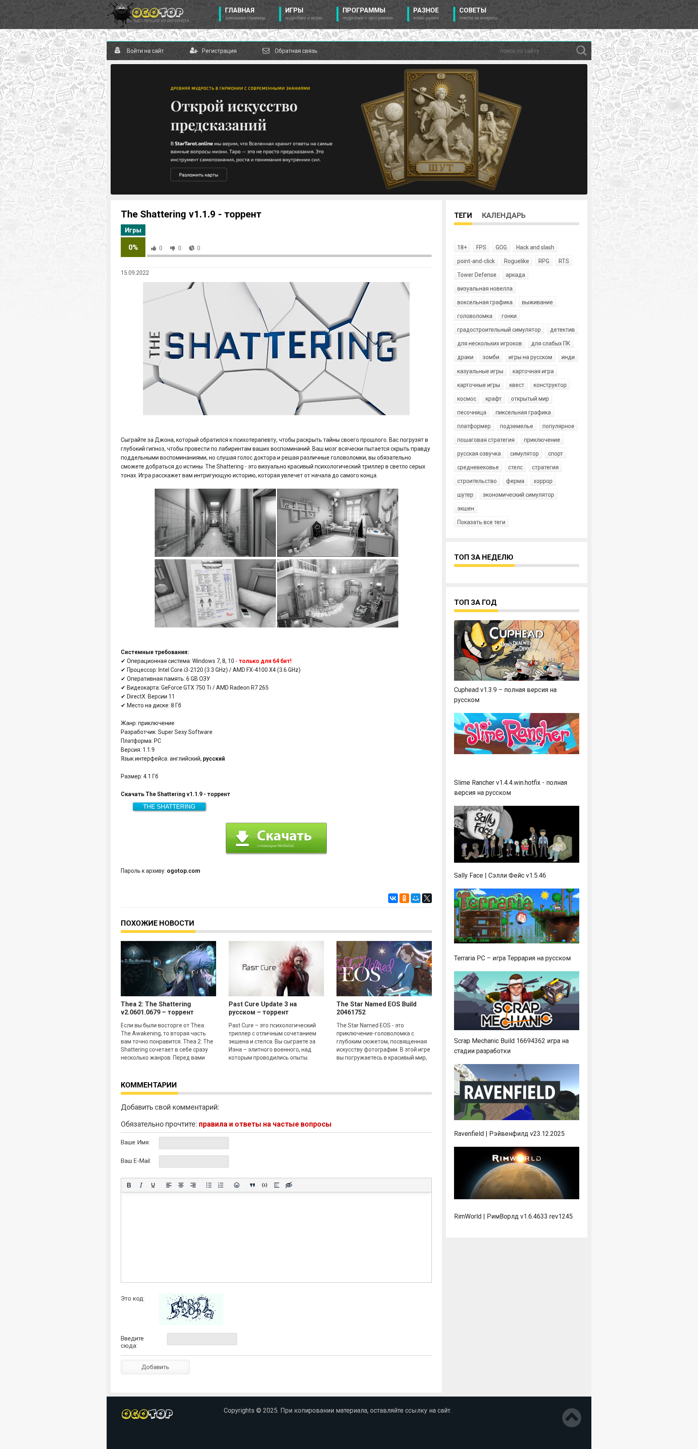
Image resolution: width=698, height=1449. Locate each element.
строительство (477, 481)
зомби (491, 357)
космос (466, 398)
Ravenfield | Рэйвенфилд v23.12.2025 (509, 1133)
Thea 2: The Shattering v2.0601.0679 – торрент (157, 1008)
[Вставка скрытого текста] (289, 1185)
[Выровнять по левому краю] (169, 1185)
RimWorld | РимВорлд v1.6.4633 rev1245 (513, 1216)
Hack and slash (535, 247)
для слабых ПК (550, 343)
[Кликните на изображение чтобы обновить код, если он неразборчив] (191, 1323)
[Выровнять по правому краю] (193, 1185)
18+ (462, 247)
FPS (481, 247)
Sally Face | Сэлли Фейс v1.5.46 (500, 875)
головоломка (474, 316)
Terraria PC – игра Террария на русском (512, 958)
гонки (509, 316)
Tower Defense (476, 275)
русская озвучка (479, 453)
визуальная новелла (485, 288)
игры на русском (530, 357)
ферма (515, 481)
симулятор (524, 453)
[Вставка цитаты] (252, 1185)
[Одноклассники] (404, 898)
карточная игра (533, 371)
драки (465, 357)
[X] (427, 898)
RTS (564, 261)
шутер (465, 494)
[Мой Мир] (415, 898)
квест (516, 385)
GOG (501, 247)
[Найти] (581, 50)
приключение (542, 440)
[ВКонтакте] (393, 898)
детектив (562, 329)
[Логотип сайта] (148, 14)
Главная (245, 14)
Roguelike (516, 261)
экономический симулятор (518, 494)
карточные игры (478, 385)
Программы (368, 14)
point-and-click (476, 261)
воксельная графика (485, 302)
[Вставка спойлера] (277, 1185)
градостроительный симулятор (499, 329)
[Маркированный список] (209, 1185)
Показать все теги (481, 522)
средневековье (478, 467)
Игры (303, 14)
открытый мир (530, 398)
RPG (543, 261)
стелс (515, 467)
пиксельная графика (523, 412)
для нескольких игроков (489, 343)
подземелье (516, 426)
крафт (494, 398)
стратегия (545, 467)
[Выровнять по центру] (181, 1185)
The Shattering (169, 806)
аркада (515, 275)
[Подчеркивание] (153, 1185)
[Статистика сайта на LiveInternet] (138, 1436)
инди (568, 357)
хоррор (543, 481)
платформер (474, 426)
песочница (471, 412)
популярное (558, 426)
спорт (555, 453)
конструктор (550, 385)
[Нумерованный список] (221, 1185)
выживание (537, 302)
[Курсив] (141, 1185)
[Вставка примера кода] (265, 1185)
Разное (426, 14)
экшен (465, 508)
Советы (478, 14)
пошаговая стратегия (486, 440)
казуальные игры (480, 371)
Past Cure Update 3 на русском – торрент (263, 1008)
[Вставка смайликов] (237, 1185)
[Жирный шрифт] (129, 1185)
